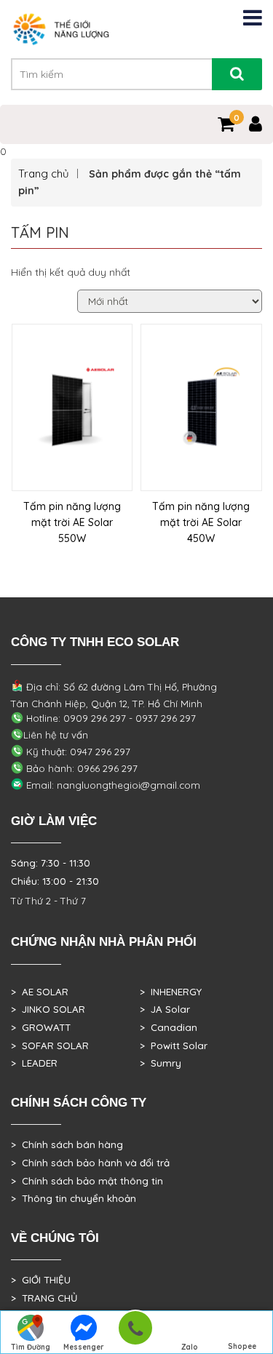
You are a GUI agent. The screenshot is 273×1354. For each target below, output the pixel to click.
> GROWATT (41, 1027)
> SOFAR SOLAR (50, 1045)
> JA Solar (165, 1009)
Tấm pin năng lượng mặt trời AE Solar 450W (201, 522)
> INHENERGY (171, 991)
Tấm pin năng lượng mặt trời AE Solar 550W (72, 522)
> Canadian (168, 1027)
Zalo (189, 1347)
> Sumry (160, 1063)
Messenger (83, 1347)
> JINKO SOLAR (48, 1009)
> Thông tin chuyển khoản (73, 1198)
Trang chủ (43, 173)
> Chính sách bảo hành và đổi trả (90, 1162)
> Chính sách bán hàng (67, 1144)
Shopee (242, 1346)
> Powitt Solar (173, 1045)
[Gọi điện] (135, 1332)
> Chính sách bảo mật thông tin (87, 1181)
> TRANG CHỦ (44, 1298)
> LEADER (34, 1063)
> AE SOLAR (39, 991)
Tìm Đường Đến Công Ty (31, 1348)
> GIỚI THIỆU (41, 1280)
